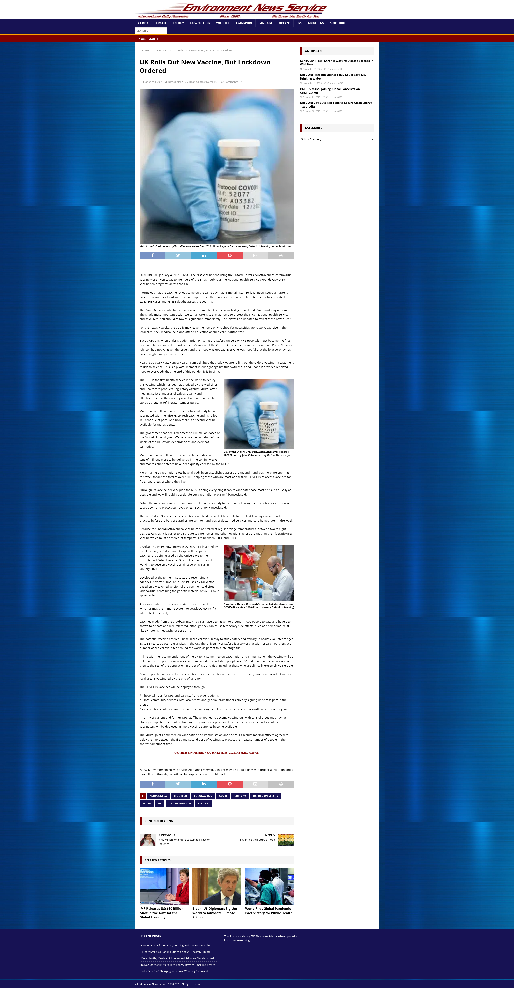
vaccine (203, 803)
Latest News (205, 82)
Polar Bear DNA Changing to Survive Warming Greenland (174, 971)
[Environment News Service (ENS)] (232, 16)
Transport (244, 23)
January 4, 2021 (154, 82)
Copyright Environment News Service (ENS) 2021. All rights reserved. (216, 752)
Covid (223, 796)
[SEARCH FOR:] (151, 30)
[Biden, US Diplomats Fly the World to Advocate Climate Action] (216, 886)
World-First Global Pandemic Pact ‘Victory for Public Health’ (269, 910)
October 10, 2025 (311, 111)
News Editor (175, 82)
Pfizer (147, 803)
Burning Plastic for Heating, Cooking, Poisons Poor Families (176, 945)
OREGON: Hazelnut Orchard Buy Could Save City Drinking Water (333, 76)
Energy (178, 23)
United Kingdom (180, 803)
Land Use (266, 23)
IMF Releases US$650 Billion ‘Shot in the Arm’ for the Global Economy (162, 912)
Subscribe (337, 23)
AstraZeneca (158, 796)
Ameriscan (313, 51)
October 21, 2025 (311, 97)
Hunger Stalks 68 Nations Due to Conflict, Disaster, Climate (175, 952)
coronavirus (203, 796)
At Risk (143, 23)
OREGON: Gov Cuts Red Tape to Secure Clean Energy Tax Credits (336, 104)
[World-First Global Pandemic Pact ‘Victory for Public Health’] (269, 886)
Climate (160, 23)
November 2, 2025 (312, 68)
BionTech (180, 796)
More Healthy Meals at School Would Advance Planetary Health (178, 958)
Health (193, 82)
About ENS (316, 23)
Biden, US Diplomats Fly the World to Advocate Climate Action (214, 912)
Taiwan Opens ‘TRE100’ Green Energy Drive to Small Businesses (178, 965)
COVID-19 (240, 796)
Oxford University (265, 796)
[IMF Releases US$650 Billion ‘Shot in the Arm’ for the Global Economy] (164, 886)
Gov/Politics (200, 23)
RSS (299, 23)
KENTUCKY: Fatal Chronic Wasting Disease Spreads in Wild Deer (336, 62)
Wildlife (222, 23)
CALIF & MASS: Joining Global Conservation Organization (330, 90)
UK (159, 803)
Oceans (284, 23)
